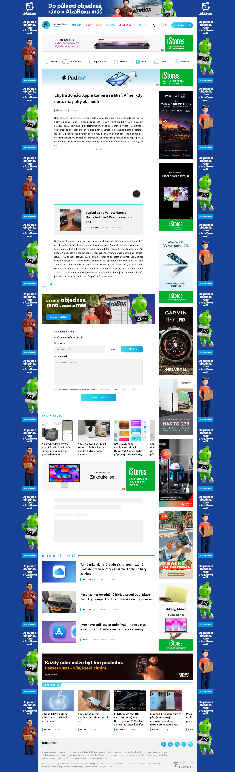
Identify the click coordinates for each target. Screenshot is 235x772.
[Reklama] (29, 8)
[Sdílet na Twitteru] (51, 284)
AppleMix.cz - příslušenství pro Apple (130, 763)
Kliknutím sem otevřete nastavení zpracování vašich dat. (84, 758)
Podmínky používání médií (66, 755)
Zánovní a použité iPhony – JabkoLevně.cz (79, 766)
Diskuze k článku (64, 332)
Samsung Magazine (50, 763)
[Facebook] (163, 744)
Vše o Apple (61, 110)
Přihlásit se (131, 349)
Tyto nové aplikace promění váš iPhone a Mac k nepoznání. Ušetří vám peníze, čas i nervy (113, 627)
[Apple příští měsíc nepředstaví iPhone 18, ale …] (94, 700)
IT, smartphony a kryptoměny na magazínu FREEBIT (92, 763)
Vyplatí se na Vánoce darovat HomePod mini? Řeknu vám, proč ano (109, 217)
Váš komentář (60, 356)
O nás (58, 758)
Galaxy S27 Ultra (105, 766)
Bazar (99, 25)
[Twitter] (170, 744)
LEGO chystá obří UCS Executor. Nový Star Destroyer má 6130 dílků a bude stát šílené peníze (128, 719)
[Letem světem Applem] (54, 25)
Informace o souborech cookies (125, 755)
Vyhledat (179, 25)
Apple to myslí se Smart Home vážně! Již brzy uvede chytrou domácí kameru (92, 449)
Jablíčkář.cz (64, 763)
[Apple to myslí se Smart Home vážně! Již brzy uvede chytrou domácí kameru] (94, 430)
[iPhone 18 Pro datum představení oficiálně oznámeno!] (58, 700)
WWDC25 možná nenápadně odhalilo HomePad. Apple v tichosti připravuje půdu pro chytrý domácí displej (130, 449)
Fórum (88, 25)
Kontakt (144, 25)
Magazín (76, 25)
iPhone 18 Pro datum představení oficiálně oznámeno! (54, 717)
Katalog (110, 25)
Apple (44, 287)
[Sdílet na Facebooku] (45, 284)
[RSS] (190, 744)
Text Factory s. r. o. (73, 752)
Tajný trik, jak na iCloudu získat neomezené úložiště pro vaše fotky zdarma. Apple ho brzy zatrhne (113, 568)
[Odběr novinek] (154, 25)
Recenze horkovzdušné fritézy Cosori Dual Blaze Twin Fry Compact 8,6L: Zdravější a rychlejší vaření (117, 597)
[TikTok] (183, 744)
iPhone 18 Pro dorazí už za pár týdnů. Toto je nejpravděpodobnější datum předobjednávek (165, 719)
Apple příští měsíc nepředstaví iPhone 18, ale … (93, 717)
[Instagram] (177, 744)
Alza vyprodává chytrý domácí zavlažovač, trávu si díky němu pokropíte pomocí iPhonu (57, 449)
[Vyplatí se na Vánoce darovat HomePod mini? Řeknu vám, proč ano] (70, 220)
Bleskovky (125, 25)
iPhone (85, 640)
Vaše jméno (59, 343)
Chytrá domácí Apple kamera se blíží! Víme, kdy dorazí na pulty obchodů (98, 98)
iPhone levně (55, 766)
